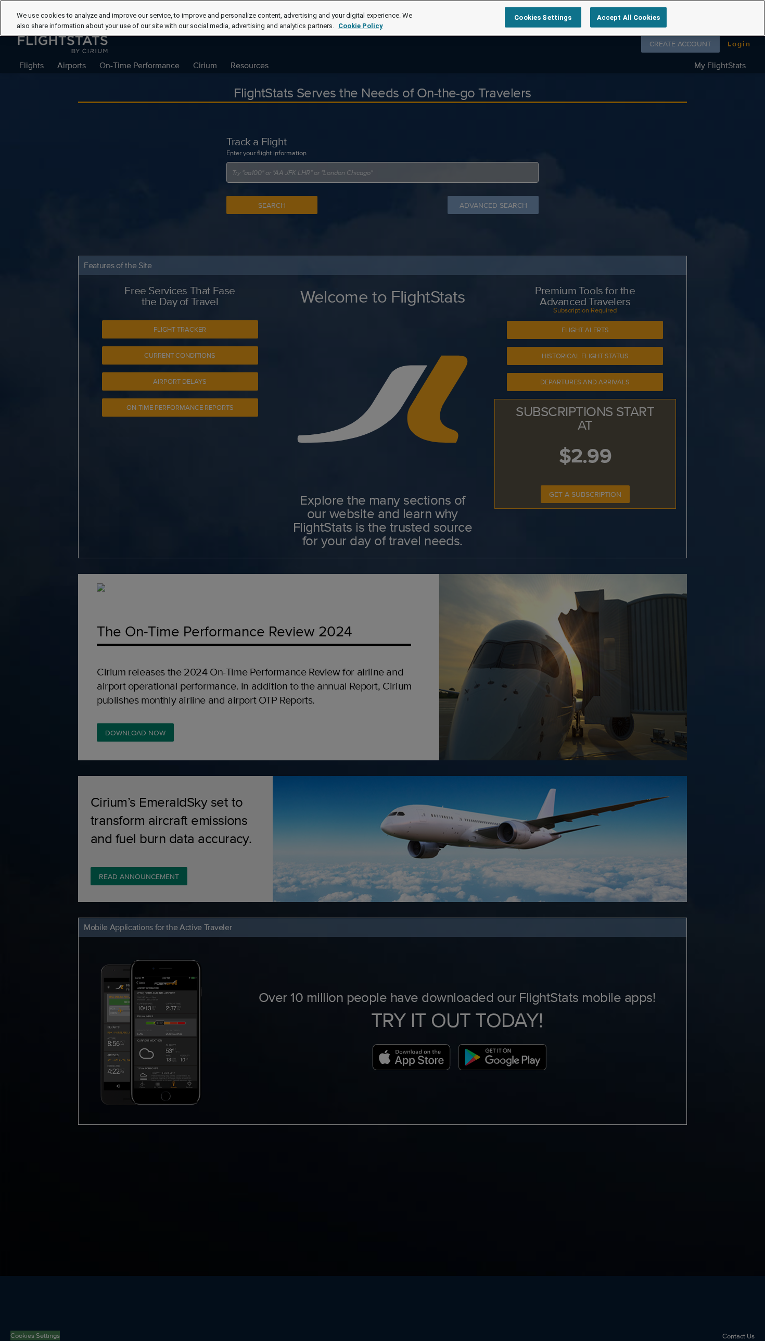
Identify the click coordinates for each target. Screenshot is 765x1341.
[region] (382, 18)
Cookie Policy (360, 26)
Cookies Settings (542, 17)
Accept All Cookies (628, 17)
